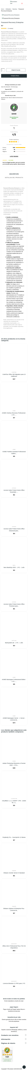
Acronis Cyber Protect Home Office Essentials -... (14, 491)
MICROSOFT (14, 943)
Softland (14, 640)
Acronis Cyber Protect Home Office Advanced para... (14, 529)
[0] (20, 2)
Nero (14, 565)
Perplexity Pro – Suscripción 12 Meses (14, 837)
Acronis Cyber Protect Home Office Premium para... (14, 605)
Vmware (14, 870)
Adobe (14, 761)
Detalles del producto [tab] (14, 177)
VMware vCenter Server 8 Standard (14, 873)
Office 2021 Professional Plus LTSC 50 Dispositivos (14, 947)
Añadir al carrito (15, 70)
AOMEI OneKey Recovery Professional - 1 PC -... (14, 414)
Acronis (14, 488)
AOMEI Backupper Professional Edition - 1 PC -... (14, 680)
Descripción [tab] (14, 174)
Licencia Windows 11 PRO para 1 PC (14, 983)
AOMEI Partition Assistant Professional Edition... (14, 452)
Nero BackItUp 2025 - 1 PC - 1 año (14, 567)
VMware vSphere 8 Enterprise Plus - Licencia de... (14, 909)
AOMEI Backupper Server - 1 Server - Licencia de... (14, 719)
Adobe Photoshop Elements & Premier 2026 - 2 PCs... (14, 764)
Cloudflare (14, 798)
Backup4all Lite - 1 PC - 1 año (14, 642)
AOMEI (14, 410)
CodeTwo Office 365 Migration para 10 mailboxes (14, 375)
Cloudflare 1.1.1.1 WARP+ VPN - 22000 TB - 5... (14, 801)
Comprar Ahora (15, 75)
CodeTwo (14, 372)
